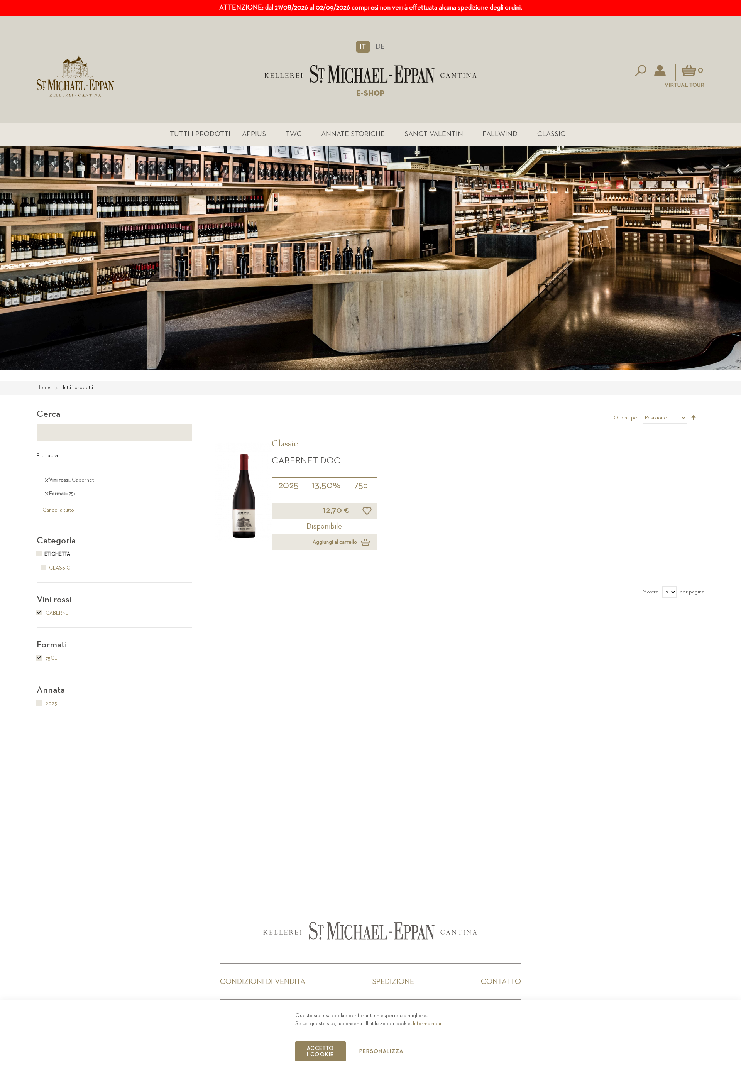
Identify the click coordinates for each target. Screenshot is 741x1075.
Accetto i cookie (320, 1051)
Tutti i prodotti (200, 134)
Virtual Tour (684, 85)
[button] (363, 46)
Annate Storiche (353, 134)
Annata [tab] (51, 690)
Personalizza (381, 1051)
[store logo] (370, 73)
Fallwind (500, 134)
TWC (294, 134)
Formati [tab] (52, 644)
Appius (254, 134)
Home (44, 387)
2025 (288, 485)
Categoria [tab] (56, 540)
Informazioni (427, 1023)
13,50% (326, 485)
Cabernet (57, 613)
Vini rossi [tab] (54, 599)
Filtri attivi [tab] (47, 455)
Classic (551, 134)
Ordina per (626, 418)
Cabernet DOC (306, 460)
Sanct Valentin (433, 134)
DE (380, 46)
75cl (362, 485)
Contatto (501, 981)
